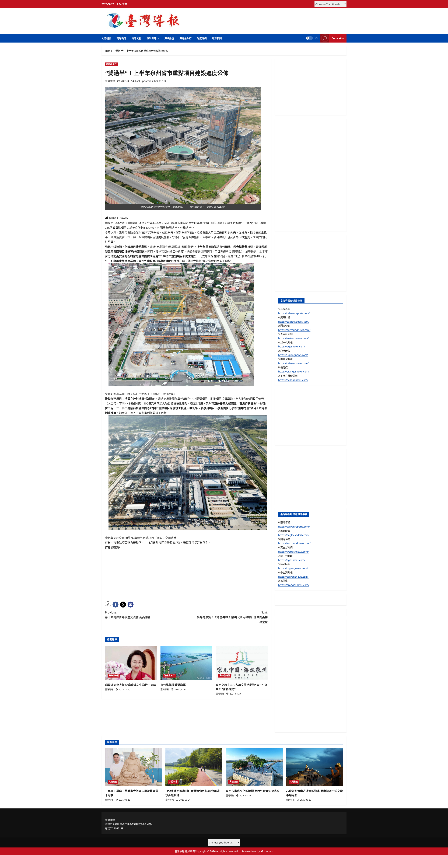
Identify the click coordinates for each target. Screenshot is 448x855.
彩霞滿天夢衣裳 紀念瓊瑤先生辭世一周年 (130, 685)
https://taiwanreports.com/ (294, 313)
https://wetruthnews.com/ (293, 338)
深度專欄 (202, 38)
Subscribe (338, 38)
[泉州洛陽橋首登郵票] (186, 663)
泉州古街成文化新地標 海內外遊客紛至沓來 (253, 791)
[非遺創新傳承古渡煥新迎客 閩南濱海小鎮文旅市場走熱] (314, 767)
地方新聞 (217, 38)
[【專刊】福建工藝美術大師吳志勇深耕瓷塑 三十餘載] (133, 767)
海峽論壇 (169, 38)
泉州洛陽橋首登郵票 (173, 685)
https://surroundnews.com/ (294, 329)
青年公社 (136, 38)
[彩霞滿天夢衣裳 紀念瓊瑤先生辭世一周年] (131, 663)
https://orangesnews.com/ (293, 371)
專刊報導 (151, 38)
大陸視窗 (106, 38)
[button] (317, 38)
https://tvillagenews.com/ (293, 380)
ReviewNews (248, 851)
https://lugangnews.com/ (293, 355)
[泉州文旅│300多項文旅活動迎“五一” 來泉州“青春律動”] (242, 663)
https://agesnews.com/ (291, 346)
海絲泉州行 (185, 38)
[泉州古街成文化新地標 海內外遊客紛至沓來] (254, 767)
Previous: (127, 615)
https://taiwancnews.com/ (293, 363)
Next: (232, 617)
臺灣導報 (110, 81)
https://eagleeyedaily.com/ (293, 321)
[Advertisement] (186, 574)
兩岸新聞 (121, 38)
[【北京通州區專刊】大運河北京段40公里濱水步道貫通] (193, 767)
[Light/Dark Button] (309, 38)
